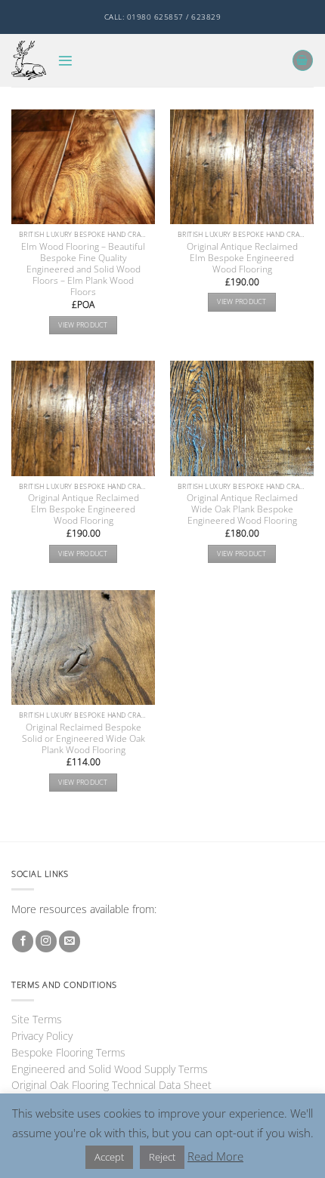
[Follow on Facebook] (22, 941)
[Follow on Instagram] (46, 941)
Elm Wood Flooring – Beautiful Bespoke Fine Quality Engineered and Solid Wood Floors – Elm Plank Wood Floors (83, 269)
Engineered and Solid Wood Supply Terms (109, 1069)
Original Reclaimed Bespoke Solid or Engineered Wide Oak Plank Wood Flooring (83, 738)
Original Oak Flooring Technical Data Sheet (111, 1085)
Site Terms (36, 1019)
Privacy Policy (42, 1036)
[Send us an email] (69, 941)
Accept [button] (109, 1157)
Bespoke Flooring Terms (68, 1052)
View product (82, 325)
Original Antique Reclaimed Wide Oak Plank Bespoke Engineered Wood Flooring (242, 509)
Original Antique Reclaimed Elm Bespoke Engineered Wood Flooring (242, 258)
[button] (65, 61)
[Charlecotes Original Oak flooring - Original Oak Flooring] (28, 60)
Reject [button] (162, 1157)
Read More (215, 1156)
